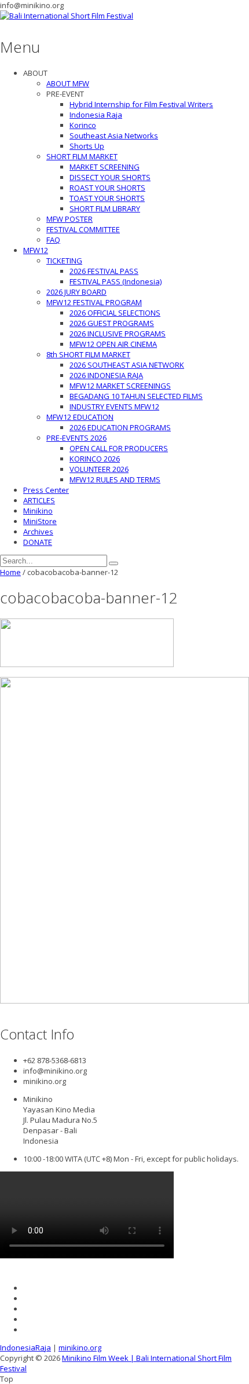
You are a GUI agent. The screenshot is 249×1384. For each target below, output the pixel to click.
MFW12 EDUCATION (79, 417)
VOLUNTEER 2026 (99, 469)
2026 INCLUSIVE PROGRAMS (117, 333)
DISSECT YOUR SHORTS (110, 177)
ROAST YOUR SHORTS (107, 187)
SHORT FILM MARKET (82, 156)
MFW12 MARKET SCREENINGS (120, 385)
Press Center (46, 490)
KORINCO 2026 (94, 458)
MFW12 (35, 250)
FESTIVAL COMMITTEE (83, 229)
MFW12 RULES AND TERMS (114, 479)
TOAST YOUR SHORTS (107, 198)
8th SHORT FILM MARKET (88, 354)
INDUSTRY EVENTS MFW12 (114, 406)
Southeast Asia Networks (113, 135)
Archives (38, 531)
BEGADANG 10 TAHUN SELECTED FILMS (136, 396)
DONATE (37, 542)
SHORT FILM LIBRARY (104, 208)
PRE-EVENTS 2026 (76, 438)
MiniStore (40, 521)
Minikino (38, 511)
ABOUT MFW (67, 83)
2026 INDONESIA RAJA (106, 375)
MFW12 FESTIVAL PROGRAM (94, 302)
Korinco (82, 125)
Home (10, 572)
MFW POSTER (69, 219)
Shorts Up (86, 146)
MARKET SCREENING (104, 167)
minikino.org (79, 1347)
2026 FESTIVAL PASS (103, 271)
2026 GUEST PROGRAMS (111, 323)
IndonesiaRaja (25, 1347)
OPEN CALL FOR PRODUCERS (118, 448)
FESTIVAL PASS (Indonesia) (115, 281)
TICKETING (64, 260)
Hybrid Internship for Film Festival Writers (141, 104)
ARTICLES (39, 500)
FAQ (53, 240)
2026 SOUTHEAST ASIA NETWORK (126, 365)
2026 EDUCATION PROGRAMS (120, 427)
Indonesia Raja (95, 114)
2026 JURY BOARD (76, 292)
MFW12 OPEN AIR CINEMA (113, 344)
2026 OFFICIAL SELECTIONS (114, 312)
